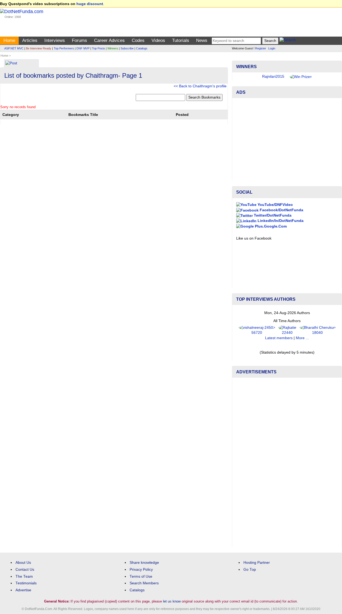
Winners (112, 48)
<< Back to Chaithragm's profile (200, 86)
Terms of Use (141, 576)
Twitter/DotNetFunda (272, 215)
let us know (172, 601)
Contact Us (24, 570)
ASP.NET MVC (14, 48)
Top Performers (64, 48)
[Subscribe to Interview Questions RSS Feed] (223, 62)
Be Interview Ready (38, 48)
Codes (138, 40)
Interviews (54, 40)
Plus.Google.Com (270, 226)
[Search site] (287, 41)
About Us (23, 563)
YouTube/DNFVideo (274, 205)
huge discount (89, 4)
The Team (24, 576)
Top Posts (98, 48)
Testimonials (26, 583)
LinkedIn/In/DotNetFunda (280, 221)
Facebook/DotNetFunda (281, 210)
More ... (302, 338)
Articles (29, 40)
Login (271, 48)
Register (260, 48)
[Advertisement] (287, 139)
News (201, 40)
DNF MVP (83, 48)
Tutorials (180, 40)
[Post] (11, 64)
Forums (79, 40)
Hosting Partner (256, 563)
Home (9, 40)
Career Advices (109, 40)
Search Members (144, 583)
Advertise (23, 590)
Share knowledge (144, 563)
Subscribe (127, 48)
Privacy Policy (141, 570)
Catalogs (141, 48)
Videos (158, 40)
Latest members (279, 338)
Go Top (249, 570)
